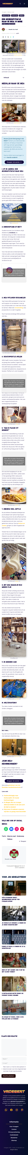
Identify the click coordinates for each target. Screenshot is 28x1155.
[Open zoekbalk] (20, 3)
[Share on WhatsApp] (10, 37)
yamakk (17, 699)
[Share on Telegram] (13, 37)
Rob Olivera (17, 122)
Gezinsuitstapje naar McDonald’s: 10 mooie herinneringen (11, 798)
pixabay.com (15, 223)
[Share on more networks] (3, 37)
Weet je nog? (10, 12)
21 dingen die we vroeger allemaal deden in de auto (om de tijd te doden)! (14, 805)
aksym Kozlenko (18, 55)
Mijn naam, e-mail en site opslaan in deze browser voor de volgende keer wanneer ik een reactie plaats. (14, 1069)
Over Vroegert (14, 1126)
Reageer (23, 841)
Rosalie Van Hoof (13, 29)
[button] (14, 867)
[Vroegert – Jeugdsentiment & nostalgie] (7, 3)
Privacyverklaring (14, 1132)
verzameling (19, 307)
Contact (14, 1129)
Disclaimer (14, 1137)
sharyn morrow (18, 53)
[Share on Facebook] (5, 37)
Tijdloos (21, 15)
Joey (17, 424)
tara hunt (17, 756)
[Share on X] (8, 37)
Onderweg (15, 15)
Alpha (16, 505)
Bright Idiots (14, 1149)
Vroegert (4, 12)
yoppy (16, 581)
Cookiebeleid (14, 1135)
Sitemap (14, 1140)
